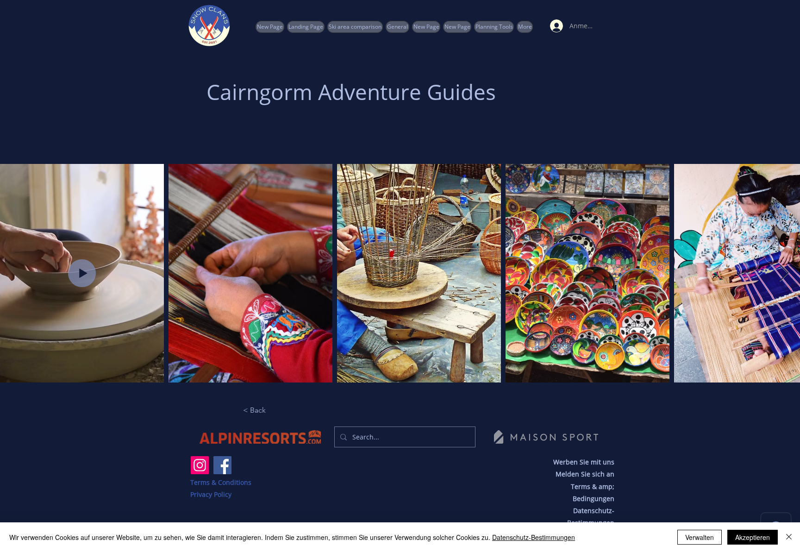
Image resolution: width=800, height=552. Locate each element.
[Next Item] (784, 273)
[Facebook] (222, 465)
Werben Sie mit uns (583, 462)
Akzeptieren (752, 537)
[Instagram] (200, 465)
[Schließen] (788, 537)
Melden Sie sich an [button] (585, 474)
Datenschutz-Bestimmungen (533, 537)
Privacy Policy (210, 494)
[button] (494, 27)
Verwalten (699, 537)
